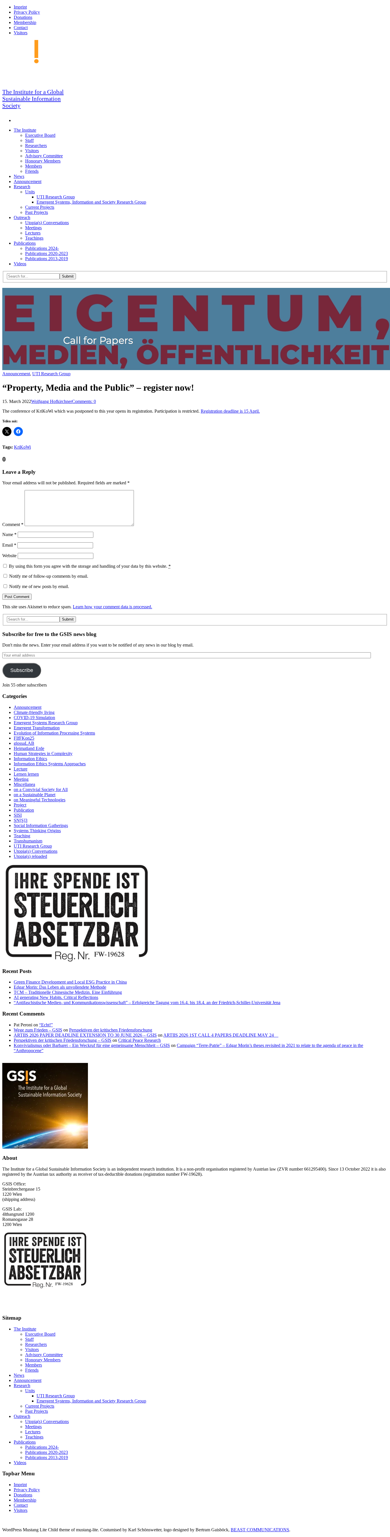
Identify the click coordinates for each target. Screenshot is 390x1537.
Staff (29, 140)
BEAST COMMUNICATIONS (260, 1529)
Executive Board (40, 135)
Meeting (21, 779)
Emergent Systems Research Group (46, 722)
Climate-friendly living (34, 712)
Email (9, 545)
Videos (20, 263)
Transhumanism (28, 840)
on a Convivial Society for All (41, 789)
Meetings (33, 227)
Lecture (20, 769)
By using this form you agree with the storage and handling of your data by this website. (90, 566)
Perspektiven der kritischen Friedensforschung (110, 1030)
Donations (23, 17)
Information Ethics (30, 758)
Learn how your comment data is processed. (112, 606)
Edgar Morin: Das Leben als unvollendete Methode (60, 987)
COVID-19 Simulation (34, 717)
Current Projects (39, 207)
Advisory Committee (44, 155)
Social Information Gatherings (41, 825)
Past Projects (36, 212)
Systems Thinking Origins (37, 830)
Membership (25, 22)
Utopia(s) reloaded (30, 856)
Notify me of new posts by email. (39, 586)
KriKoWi (22, 447)
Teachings (34, 238)
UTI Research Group (56, 196)
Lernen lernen (26, 774)
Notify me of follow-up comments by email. (48, 576)
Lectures (33, 232)
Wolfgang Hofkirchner (51, 401)
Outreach (22, 217)
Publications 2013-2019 (46, 258)
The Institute (25, 130)
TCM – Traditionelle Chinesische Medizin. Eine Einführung (68, 992)
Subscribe (21, 670)
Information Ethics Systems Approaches (50, 763)
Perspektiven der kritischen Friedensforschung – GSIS (62, 1040)
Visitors (20, 32)
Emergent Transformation (37, 727)
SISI (18, 815)
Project (20, 804)
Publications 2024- (42, 248)
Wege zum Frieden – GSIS (38, 1030)
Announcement (27, 181)
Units (30, 191)
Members (33, 166)
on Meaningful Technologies (39, 799)
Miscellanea (24, 784)
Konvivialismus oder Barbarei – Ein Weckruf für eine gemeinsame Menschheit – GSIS (92, 1045)
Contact (21, 27)
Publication (24, 810)
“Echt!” (46, 1024)
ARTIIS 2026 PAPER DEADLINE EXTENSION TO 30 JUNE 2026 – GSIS (85, 1035)
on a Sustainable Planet (34, 794)
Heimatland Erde (29, 748)
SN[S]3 (20, 820)
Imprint (20, 7)
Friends (32, 171)
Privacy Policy (27, 12)
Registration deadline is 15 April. (230, 411)
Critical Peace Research (139, 1040)
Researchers (36, 145)
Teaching (22, 835)
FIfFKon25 (24, 738)
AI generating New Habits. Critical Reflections (56, 997)
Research (22, 186)
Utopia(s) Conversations (47, 222)
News (19, 176)
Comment (12, 524)
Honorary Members (43, 160)
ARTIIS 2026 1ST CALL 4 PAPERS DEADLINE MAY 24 (220, 1035)
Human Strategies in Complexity (43, 753)
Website (9, 555)
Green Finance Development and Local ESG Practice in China (70, 982)
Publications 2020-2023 (46, 253)
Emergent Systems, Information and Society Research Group (91, 202)
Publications (25, 243)
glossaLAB (24, 743)
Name (9, 534)
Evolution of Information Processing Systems (54, 733)
